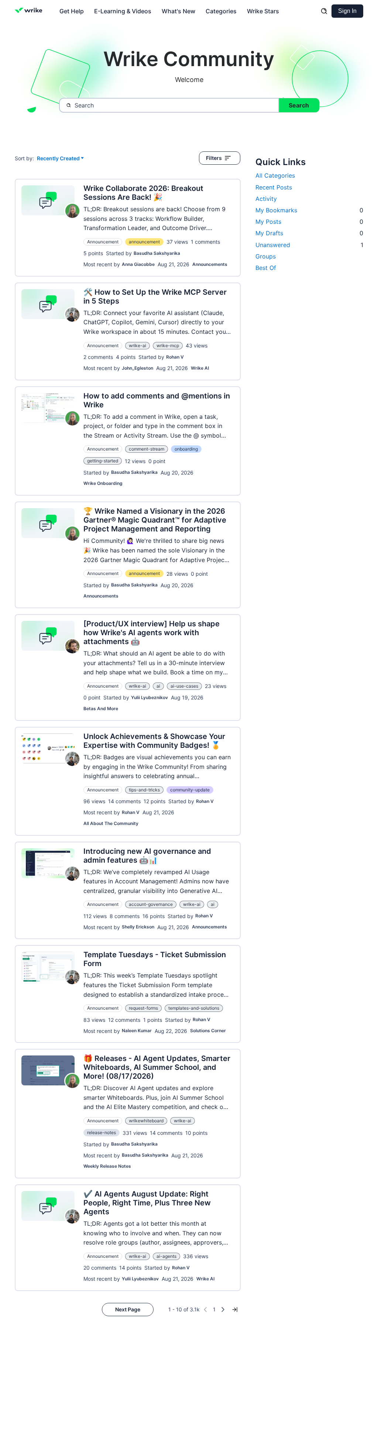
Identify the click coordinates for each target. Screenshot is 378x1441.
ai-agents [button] (166, 1256)
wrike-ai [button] (137, 345)
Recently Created (58, 158)
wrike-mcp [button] (168, 345)
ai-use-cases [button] (184, 686)
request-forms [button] (143, 1008)
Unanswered (309, 245)
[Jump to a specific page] (235, 1309)
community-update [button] (190, 790)
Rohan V (175, 357)
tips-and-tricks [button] (144, 790)
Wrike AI (200, 368)
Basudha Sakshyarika (157, 253)
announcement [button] (144, 241)
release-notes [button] (101, 1132)
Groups (265, 256)
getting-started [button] (102, 460)
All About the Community (110, 823)
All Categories (275, 175)
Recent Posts (273, 187)
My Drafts (309, 233)
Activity (266, 198)
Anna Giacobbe (138, 264)
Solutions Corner (208, 1030)
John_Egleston (137, 368)
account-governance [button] (151, 904)
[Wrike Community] (30, 11)
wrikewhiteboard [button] (146, 1120)
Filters (214, 158)
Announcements (209, 264)
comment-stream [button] (146, 449)
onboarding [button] (186, 449)
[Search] (324, 11)
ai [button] (158, 686)
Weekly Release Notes (107, 1166)
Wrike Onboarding (103, 483)
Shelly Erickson (138, 927)
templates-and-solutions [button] (193, 1008)
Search (299, 105)
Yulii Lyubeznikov (149, 697)
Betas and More (100, 708)
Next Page (127, 1309)
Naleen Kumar (137, 1030)
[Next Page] (223, 1309)
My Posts (309, 221)
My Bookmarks (309, 210)
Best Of (265, 267)
